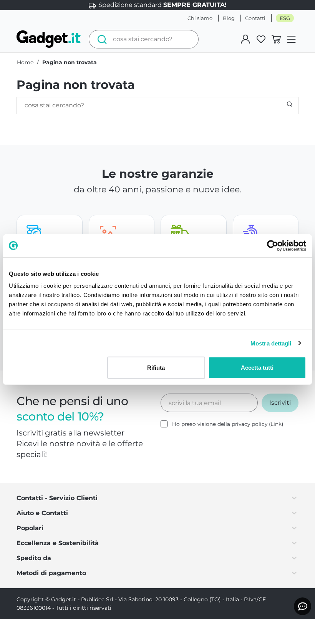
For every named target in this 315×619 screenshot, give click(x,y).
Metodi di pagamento (51, 573)
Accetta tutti (257, 367)
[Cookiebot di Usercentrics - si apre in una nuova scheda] (272, 245)
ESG (285, 18)
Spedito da (34, 558)
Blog (229, 18)
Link (276, 424)
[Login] (245, 39)
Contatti (255, 18)
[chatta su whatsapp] (302, 606)
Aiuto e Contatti (42, 513)
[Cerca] (100, 39)
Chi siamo (199, 18)
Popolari (30, 528)
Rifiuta (156, 367)
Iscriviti (280, 402)
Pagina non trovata (69, 62)
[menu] (291, 39)
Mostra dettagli (271, 343)
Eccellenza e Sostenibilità (58, 543)
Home (25, 62)
